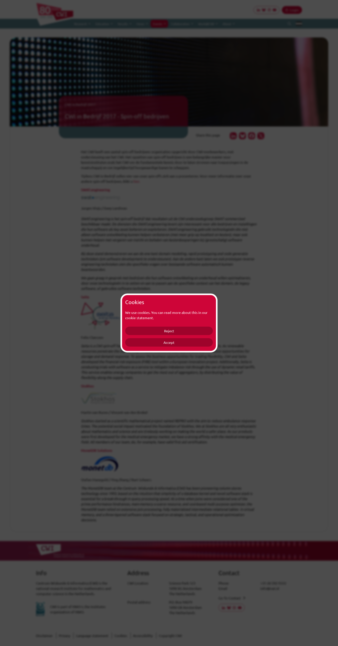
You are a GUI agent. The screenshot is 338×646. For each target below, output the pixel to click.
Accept (169, 342)
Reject (169, 331)
